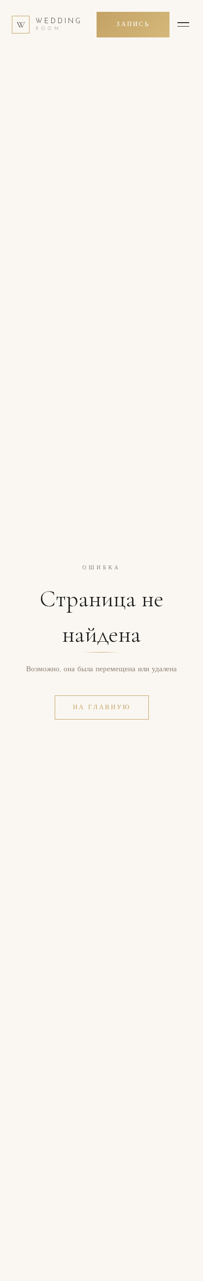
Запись (133, 24)
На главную (102, 707)
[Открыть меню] (183, 25)
